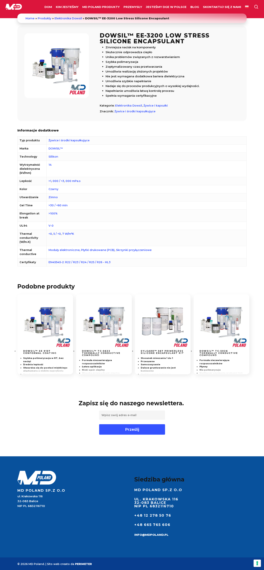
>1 (50, 181)
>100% (53, 213)
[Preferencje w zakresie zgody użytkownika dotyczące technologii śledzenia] (257, 563)
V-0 (51, 225)
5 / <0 (57, 234)
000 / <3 (58, 181)
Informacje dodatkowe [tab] (38, 130)
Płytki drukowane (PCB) (98, 250)
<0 (50, 234)
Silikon (53, 156)
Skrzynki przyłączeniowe (134, 250)
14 (50, 164)
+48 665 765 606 (152, 525)
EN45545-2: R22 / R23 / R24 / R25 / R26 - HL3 (80, 262)
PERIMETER (83, 564)
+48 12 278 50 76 (152, 515)
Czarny (53, 189)
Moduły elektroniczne (64, 250)
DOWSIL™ (56, 148)
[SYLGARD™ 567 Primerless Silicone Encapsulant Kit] (163, 322)
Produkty (44, 18)
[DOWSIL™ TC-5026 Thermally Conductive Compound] (221, 322)
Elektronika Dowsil (68, 18)
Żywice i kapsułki (155, 105)
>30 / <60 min (58, 205)
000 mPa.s (73, 181)
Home (30, 18)
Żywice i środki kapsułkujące (134, 111)
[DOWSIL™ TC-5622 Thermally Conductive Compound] (104, 322)
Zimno (53, 197)
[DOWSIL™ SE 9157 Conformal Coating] (45, 322)
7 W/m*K (68, 234)
